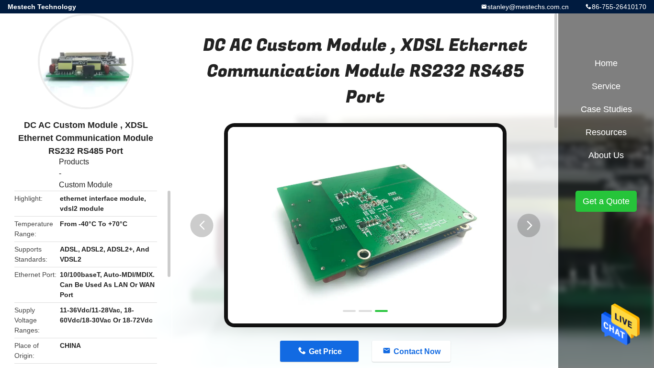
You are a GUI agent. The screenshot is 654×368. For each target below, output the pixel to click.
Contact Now (417, 351)
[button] (202, 225)
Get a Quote (606, 201)
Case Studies (606, 109)
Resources (606, 132)
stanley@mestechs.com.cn (528, 7)
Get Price (325, 351)
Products (74, 162)
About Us (606, 155)
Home (606, 63)
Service (606, 86)
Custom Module (86, 185)
